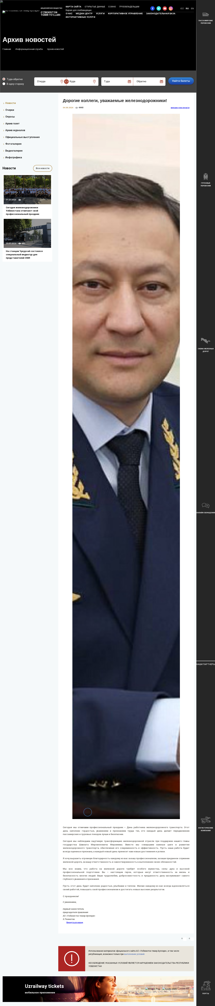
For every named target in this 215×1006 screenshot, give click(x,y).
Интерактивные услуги (80, 17)
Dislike (192, 939)
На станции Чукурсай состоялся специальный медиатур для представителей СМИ (24, 254)
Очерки (9, 109)
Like (184, 939)
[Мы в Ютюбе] (165, 8)
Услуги (100, 13)
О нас (69, 13)
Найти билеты (181, 80)
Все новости (42, 168)
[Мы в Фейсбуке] (152, 8)
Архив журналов (15, 130)
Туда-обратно (15, 79)
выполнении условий (134, 954)
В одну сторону (15, 84)
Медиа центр (84, 13)
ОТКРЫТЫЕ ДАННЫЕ (95, 7)
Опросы (10, 116)
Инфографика (13, 157)
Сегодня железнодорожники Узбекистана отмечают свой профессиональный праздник (22, 210)
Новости (10, 103)
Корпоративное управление (125, 13)
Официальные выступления (22, 137)
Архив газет (12, 123)
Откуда (41, 81)
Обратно (141, 81)
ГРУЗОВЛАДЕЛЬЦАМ (129, 7)
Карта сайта (73, 6)
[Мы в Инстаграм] (171, 8)
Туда (107, 81)
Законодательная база (160, 13)
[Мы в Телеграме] (159, 8)
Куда (72, 81)
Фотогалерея (13, 144)
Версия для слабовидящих (79, 10)
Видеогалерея (14, 150)
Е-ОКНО (112, 7)
